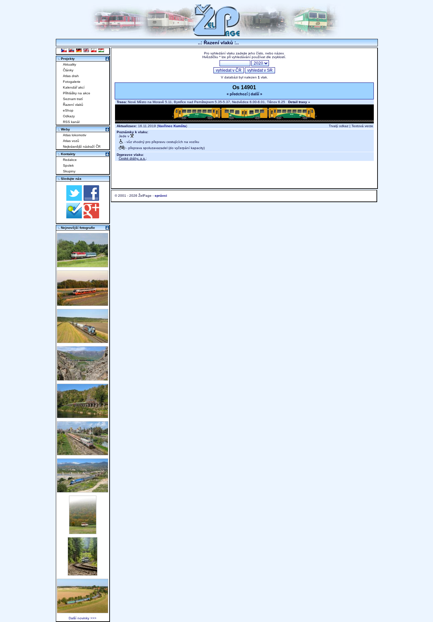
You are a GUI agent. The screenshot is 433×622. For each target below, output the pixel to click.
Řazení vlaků (73, 104)
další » (256, 94)
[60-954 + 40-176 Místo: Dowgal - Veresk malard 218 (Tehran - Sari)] (82, 379)
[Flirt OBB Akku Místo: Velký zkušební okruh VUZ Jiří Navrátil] (82, 304)
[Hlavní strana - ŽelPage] (216, 35)
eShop (68, 110)
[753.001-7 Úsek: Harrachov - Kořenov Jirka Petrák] (82, 574)
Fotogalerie (72, 81)
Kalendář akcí (74, 87)
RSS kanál (71, 122)
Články (68, 70)
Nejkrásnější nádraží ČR (81, 146)
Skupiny (69, 171)
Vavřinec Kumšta (172, 126)
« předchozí (237, 94)
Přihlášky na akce (76, 93)
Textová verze (362, 126)
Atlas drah (71, 76)
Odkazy (69, 116)
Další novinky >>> (82, 618)
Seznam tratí (73, 99)
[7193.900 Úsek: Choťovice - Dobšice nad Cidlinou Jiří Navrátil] (82, 341)
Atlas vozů (71, 141)
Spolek (68, 165)
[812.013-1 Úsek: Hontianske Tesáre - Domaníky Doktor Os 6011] (82, 532)
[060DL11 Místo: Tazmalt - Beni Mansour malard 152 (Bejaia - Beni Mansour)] (82, 491)
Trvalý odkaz (338, 126)
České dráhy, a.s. (132, 158)
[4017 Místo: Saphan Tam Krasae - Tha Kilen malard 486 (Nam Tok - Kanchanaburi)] (82, 416)
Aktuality (69, 64)
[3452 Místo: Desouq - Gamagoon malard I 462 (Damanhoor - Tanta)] (82, 453)
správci (161, 195)
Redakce (70, 160)
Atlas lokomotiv (74, 135)
